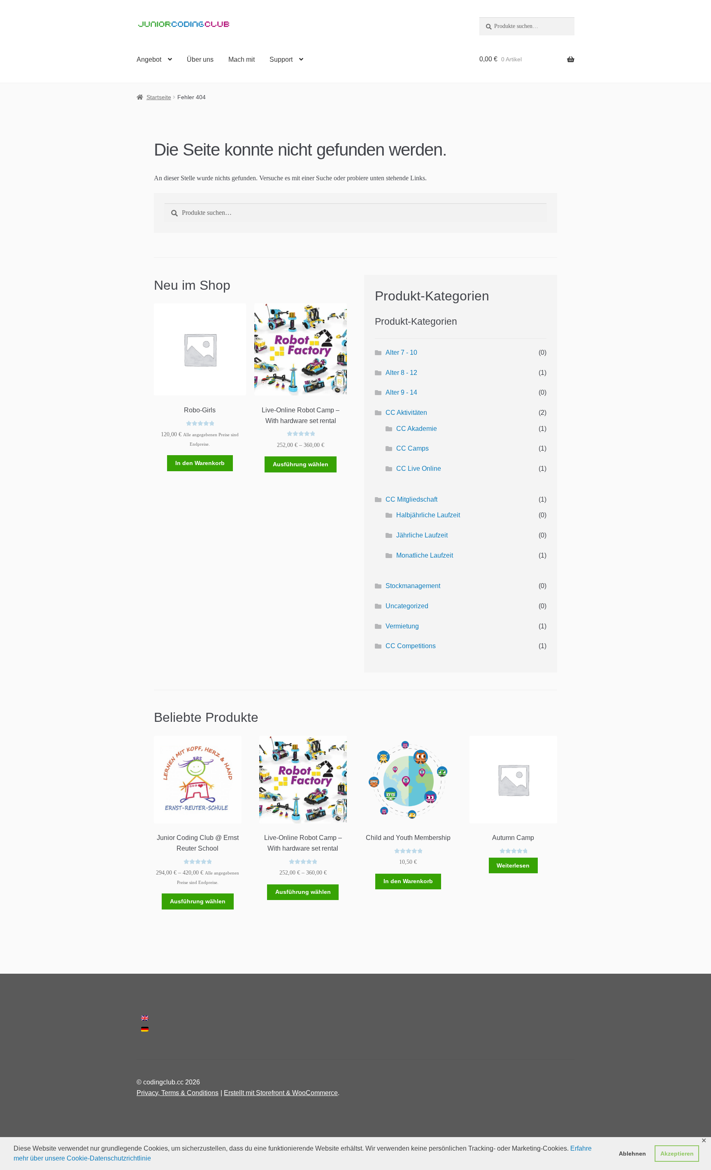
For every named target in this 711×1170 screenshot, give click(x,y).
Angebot (149, 59)
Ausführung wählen (300, 464)
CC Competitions (411, 645)
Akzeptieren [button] (677, 1153)
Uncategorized (407, 605)
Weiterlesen (513, 865)
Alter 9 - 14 (401, 392)
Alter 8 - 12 (401, 372)
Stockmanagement (413, 585)
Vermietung (402, 626)
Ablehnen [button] (632, 1153)
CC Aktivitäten (406, 412)
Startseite (158, 97)
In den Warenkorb (200, 463)
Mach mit (241, 59)
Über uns (200, 59)
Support (281, 59)
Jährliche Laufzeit (422, 535)
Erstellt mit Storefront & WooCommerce (281, 1092)
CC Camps (412, 448)
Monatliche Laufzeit (424, 555)
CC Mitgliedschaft (411, 499)
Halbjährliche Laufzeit (428, 515)
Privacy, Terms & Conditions (177, 1092)
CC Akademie (416, 428)
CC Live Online (418, 468)
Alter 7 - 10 (401, 352)
